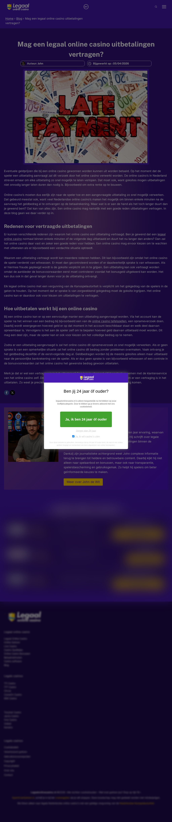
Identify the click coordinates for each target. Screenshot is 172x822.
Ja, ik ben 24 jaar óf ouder (86, 419)
